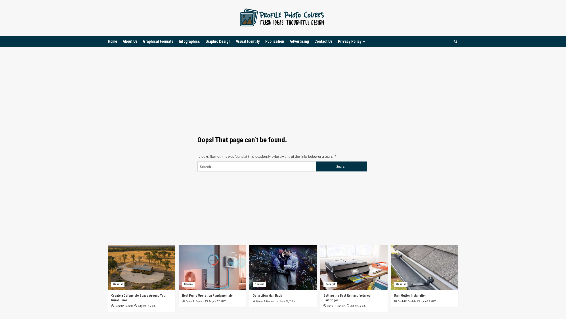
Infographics (189, 41)
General (117, 284)
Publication (274, 41)
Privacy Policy (349, 41)
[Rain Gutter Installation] (424, 267)
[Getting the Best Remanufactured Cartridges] (354, 267)
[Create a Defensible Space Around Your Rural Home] (141, 267)
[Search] (455, 41)
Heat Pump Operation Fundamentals (207, 296)
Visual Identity (248, 41)
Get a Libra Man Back (267, 296)
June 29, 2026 (287, 301)
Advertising (299, 41)
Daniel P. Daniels (124, 306)
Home (112, 41)
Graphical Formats (158, 41)
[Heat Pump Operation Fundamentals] (212, 267)
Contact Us (323, 41)
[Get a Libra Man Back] (283, 267)
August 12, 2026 (146, 305)
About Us (130, 41)
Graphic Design (217, 41)
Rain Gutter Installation (410, 296)
